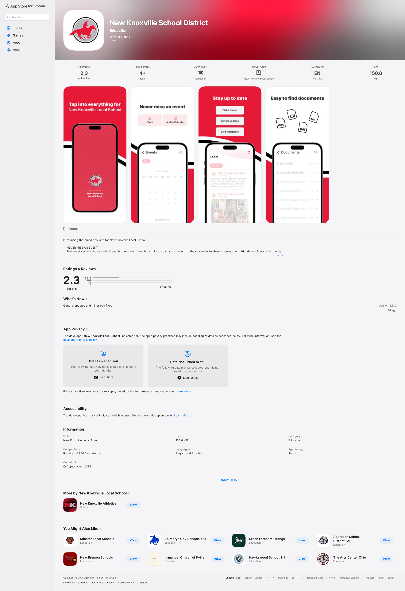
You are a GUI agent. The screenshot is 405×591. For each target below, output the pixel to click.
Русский (283, 578)
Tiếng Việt (368, 578)
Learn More (183, 391)
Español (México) (253, 578)
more (280, 255)
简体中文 (296, 578)
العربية (271, 578)
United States (232, 578)
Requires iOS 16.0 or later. (80, 453)
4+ (290, 453)
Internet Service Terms (75, 583)
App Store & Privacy (103, 583)
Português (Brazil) (349, 578)
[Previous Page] (59, 549)
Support (144, 583)
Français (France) (315, 578)
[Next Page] (401, 549)
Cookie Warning (126, 583)
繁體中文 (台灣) (386, 578)
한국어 (332, 578)
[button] (27, 28)
